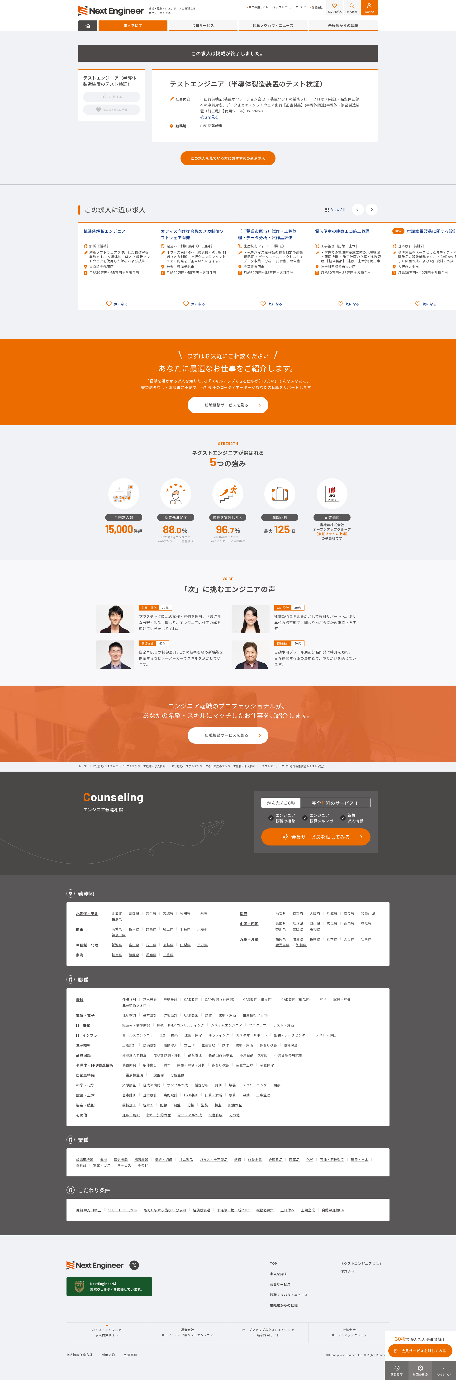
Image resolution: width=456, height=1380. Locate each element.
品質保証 (83, 1055)
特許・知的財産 (159, 1115)
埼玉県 (168, 929)
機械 (79, 999)
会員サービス (203, 25)
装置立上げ (244, 1065)
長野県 (202, 944)
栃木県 (134, 929)
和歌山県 (368, 913)
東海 (79, 954)
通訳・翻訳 (131, 1115)
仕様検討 (129, 999)
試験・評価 (342, 999)
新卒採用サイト (258, 7)
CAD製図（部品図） (297, 999)
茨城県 (117, 929)
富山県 (134, 944)
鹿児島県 (283, 944)
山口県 (349, 923)
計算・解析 (214, 1095)
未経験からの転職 (343, 25)
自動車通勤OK (333, 1210)
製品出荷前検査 (221, 1055)
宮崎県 (366, 939)
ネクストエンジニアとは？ (290, 7)
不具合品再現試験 (288, 1055)
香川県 (281, 929)
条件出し (150, 1065)
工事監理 (263, 1095)
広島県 (332, 923)
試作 (208, 1015)
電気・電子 (85, 1015)
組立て (148, 1105)
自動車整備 (85, 1075)
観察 (277, 1085)
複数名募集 (265, 1210)
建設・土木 (360, 1159)
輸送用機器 (85, 1159)
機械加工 (129, 1105)
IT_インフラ (86, 1035)
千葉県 (185, 929)
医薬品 (294, 1159)
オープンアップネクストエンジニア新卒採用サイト (268, 1332)
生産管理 (208, 1045)
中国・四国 (249, 923)
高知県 (315, 929)
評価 (218, 1085)
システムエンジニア (226, 1025)
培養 (232, 1085)
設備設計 (150, 1045)
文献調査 (129, 1085)
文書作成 (216, 1115)
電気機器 (121, 1159)
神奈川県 (119, 934)
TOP (273, 1263)
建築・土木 (85, 1095)
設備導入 (171, 1045)
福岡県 (281, 939)
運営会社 (317, 7)
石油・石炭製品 (332, 1159)
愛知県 (151, 954)
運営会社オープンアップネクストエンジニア (187, 1332)
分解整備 (178, 1075)
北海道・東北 (87, 913)
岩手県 (151, 913)
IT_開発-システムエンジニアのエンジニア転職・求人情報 (129, 766)
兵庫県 (332, 913)
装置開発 (129, 1065)
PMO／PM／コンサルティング (180, 1025)
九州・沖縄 (249, 939)
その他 (81, 1115)
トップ (82, 766)
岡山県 (315, 923)
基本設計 (150, 999)
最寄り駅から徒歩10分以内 (165, 1210)
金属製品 (276, 1159)
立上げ (189, 1045)
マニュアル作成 (189, 1115)
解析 (323, 999)
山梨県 (185, 944)
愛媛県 (298, 929)
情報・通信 (164, 1159)
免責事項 (130, 1354)
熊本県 (332, 939)
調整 (177, 1105)
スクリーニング (254, 1085)
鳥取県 (281, 923)
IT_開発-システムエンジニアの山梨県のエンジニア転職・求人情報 (213, 766)
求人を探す (133, 25)
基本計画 (129, 1095)
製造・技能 (85, 1105)
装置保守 (267, 1065)
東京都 (202, 929)
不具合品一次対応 (254, 1055)
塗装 (204, 1105)
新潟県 (117, 944)
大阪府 (315, 913)
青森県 (134, 913)
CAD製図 (191, 999)
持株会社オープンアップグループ (349, 1332)
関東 (79, 929)
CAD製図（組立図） (259, 999)
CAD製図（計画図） (221, 999)
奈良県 (349, 913)
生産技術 (83, 1045)
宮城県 (168, 913)
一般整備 (157, 1075)
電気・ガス (102, 1165)
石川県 (151, 944)
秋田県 (185, 913)
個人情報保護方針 (79, 1354)
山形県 (202, 913)
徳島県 (366, 923)
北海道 (117, 913)
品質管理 (195, 1055)
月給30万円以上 (88, 1210)
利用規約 (108, 1354)
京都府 (298, 913)
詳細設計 (171, 999)
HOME (87, 25)
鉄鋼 (237, 1159)
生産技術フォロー (136, 1005)
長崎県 (315, 939)
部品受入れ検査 (134, 1055)
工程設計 (129, 1045)
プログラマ (257, 1025)
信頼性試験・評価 (167, 1055)
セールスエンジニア (138, 1035)
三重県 (168, 954)
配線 (163, 1105)
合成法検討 (152, 1085)
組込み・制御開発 (136, 1025)
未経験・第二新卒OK (233, 1210)
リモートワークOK (122, 1210)
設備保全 (291, 1045)
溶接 (190, 1105)
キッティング (219, 1035)
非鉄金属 (255, 1159)
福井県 (168, 944)
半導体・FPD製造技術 (94, 1065)
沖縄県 (301, 944)
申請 (246, 1095)
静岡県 (134, 954)
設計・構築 (169, 1035)
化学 (309, 1159)
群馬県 (151, 929)
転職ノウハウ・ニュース (273, 25)
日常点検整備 (132, 1075)
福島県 (117, 919)
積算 (232, 1095)
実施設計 (171, 1095)
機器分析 (202, 1085)
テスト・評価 (283, 1025)
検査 (218, 1105)
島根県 (298, 923)
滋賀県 (281, 913)
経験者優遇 (201, 1210)
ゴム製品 (186, 1159)
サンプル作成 (177, 1085)
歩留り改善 (268, 1045)
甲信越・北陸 (87, 944)
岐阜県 (117, 954)
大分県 (349, 939)
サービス (124, 1165)
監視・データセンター (291, 1035)
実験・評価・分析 (191, 1065)
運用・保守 (193, 1035)
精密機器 (141, 1159)
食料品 (81, 1165)
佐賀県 (298, 939)
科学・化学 (85, 1085)
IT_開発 (83, 1025)
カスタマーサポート (251, 1035)
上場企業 (308, 1210)
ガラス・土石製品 (214, 1159)
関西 (243, 913)
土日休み (287, 1210)
